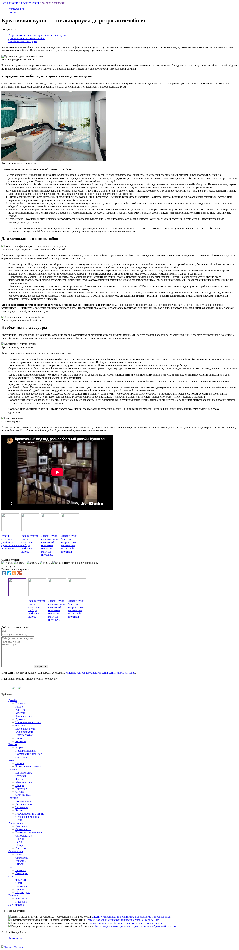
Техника (13, 797)
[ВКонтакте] (4, 573)
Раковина (21, 860)
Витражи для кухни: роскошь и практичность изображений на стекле (136, 926)
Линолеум (21, 873)
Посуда (19, 838)
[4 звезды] (46, 562)
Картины (20, 741)
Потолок (13, 895)
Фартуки (20, 879)
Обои (18, 882)
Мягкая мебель (24, 782)
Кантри (19, 706)
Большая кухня (24, 731)
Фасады (20, 778)
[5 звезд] (58, 562)
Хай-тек (20, 709)
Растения (20, 848)
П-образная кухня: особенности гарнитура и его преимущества (125, 923)
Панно (19, 738)
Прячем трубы (24, 734)
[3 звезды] (33, 562)
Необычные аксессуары (22, 41)
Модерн (20, 712)
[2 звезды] (20, 562)
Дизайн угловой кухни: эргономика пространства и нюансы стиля (131, 916)
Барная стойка (23, 772)
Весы (18, 841)
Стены (12, 876)
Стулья (19, 791)
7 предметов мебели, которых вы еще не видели (37, 35)
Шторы (19, 845)
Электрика (21, 756)
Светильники (23, 829)
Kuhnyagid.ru (16, 8)
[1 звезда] (7, 562)
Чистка (19, 763)
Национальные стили (28, 722)
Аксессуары (15, 823)
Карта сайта (15, 938)
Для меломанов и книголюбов (26, 38)
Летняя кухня (16, 904)
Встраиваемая (23, 804)
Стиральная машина (27, 816)
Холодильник (23, 801)
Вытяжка (20, 810)
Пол (10, 867)
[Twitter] (9, 573)
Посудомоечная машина (29, 813)
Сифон (19, 863)
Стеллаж (20, 775)
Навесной (21, 901)
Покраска (21, 885)
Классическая (23, 716)
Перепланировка (25, 750)
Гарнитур (21, 788)
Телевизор (21, 807)
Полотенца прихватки (28, 832)
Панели (19, 889)
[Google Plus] (19, 573)
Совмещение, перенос (28, 753)
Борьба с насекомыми (28, 766)
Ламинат (20, 870)
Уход (11, 760)
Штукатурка (22, 892)
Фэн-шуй (20, 725)
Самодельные (23, 835)
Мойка (19, 854)
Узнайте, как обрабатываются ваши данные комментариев (100, 672)
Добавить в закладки (52, 2)
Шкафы (19, 785)
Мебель (12, 769)
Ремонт (12, 744)
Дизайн (12, 11)
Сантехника (15, 851)
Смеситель (21, 857)
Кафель (19, 747)
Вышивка (21, 826)
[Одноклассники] (14, 573)
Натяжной (21, 898)
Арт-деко (20, 719)
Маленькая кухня (25, 728)
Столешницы (23, 794)
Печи (18, 819)
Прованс (20, 703)
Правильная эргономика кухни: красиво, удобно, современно (122, 919)
